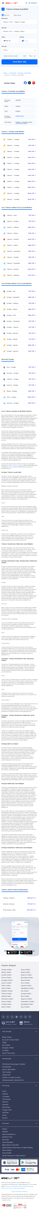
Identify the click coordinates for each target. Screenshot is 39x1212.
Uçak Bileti (12, 73)
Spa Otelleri (6, 1045)
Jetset (4, 1115)
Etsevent (5, 1104)
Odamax (5, 1094)
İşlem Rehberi (7, 1150)
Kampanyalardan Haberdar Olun (13, 1080)
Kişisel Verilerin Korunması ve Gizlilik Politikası (17, 1147)
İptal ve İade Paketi (8, 1069)
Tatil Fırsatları (6, 1072)
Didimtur (5, 1102)
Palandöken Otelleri (27, 1001)
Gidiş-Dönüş (17, 15)
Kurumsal (5, 1139)
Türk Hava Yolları (21, 123)
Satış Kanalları (6, 1153)
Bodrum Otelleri (26, 975)
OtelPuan (5, 1112)
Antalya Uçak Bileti (24, 73)
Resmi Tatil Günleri (8, 1053)
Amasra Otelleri (26, 993)
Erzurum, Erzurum (9, 904)
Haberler (5, 1132)
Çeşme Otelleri (6, 983)
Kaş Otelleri (25, 991)
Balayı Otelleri (7, 1037)
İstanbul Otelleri (26, 985)
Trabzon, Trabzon (9, 898)
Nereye (4, 27)
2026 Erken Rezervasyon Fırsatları (13, 1064)
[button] (19, 1041)
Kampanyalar (6, 1067)
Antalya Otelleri (6, 969)
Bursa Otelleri (25, 980)
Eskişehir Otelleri (7, 991)
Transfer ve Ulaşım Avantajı (11, 1077)
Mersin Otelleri (6, 1001)
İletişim (4, 1129)
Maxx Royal (6, 1107)
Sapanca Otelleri (26, 999)
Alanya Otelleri (6, 972)
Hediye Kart (6, 1075)
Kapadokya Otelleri (27, 988)
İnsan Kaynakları (7, 1142)
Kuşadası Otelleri (7, 980)
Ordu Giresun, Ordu (9, 910)
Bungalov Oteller (8, 1048)
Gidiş (3, 37)
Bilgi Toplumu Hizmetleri (10, 1145)
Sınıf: (24, 56)
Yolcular (4, 46)
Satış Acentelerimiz (8, 1134)
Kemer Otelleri (6, 977)
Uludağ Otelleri (6, 1004)
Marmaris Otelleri (7, 999)
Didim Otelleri (6, 985)
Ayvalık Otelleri (6, 975)
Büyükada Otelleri (27, 1004)
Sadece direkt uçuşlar (11, 56)
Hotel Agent (6, 1099)
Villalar (4, 1042)
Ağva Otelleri (25, 1007)
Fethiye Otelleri (6, 993)
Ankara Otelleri (6, 996)
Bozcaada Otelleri (27, 977)
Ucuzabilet (5, 1096)
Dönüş (22, 37)
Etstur (5, 73)
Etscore (4, 1118)
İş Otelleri (5, 1050)
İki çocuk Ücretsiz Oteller (10, 1040)
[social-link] (3, 1016)
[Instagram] (33, 82)
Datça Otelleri (6, 988)
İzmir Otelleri (25, 983)
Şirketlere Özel (7, 1137)
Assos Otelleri (25, 969)
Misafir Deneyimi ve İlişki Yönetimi (13, 1155)
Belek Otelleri (25, 972)
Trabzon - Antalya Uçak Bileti (14, 75)
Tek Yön (6, 15)
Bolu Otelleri (25, 996)
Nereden (4, 18)
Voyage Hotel (7, 1110)
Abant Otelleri (6, 1007)
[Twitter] (29, 82)
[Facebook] (24, 82)
